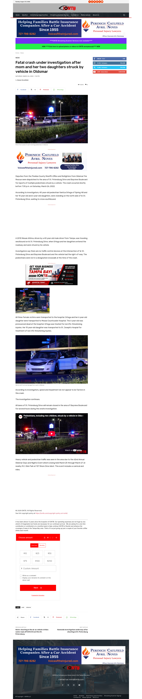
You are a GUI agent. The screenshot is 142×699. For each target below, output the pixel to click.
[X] (99, 1)
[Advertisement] (51, 220)
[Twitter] (68, 685)
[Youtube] (102, 1)
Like (124, 58)
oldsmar (28, 607)
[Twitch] (97, 1)
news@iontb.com (76, 679)
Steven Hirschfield (22, 80)
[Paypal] (94, 1)
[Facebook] (89, 1)
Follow (122, 63)
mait (23, 607)
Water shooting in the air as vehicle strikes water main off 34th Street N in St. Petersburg (31, 632)
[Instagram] (92, 1)
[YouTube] (79, 685)
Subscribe (122, 72)
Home (17, 53)
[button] (124, 15)
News (22, 53)
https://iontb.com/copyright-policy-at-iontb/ (51, 513)
